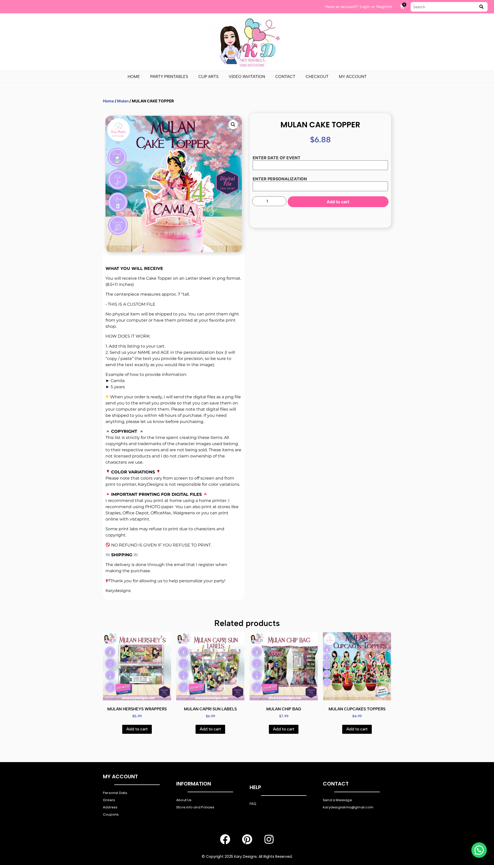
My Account (353, 76)
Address (110, 807)
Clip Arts (208, 76)
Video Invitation (247, 76)
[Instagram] (269, 839)
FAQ (253, 803)
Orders (109, 800)
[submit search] (481, 7)
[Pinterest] (247, 839)
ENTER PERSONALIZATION (280, 179)
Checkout (317, 76)
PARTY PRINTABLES (169, 76)
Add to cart (338, 201)
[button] (233, 124)
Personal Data (115, 792)
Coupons (111, 814)
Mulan (123, 101)
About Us (184, 800)
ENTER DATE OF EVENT (277, 158)
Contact (285, 76)
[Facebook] (225, 839)
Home (134, 76)
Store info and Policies (195, 807)
